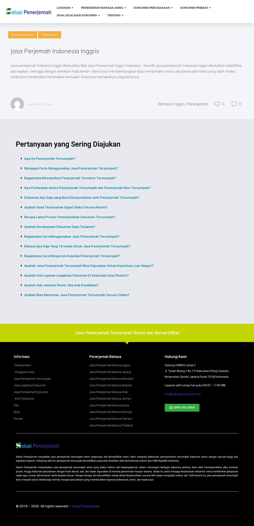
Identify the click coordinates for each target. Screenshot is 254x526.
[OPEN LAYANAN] (72, 8)
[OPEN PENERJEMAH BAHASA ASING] (125, 8)
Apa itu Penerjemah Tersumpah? (49, 159)
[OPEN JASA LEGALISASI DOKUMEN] (99, 15)
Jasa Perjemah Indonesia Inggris (55, 51)
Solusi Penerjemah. (86, 506)
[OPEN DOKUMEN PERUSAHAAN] (172, 8)
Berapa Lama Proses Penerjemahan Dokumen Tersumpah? (69, 217)
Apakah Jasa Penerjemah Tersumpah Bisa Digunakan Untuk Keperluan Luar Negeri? (89, 266)
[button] (127, 159)
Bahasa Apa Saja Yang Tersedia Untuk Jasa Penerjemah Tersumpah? (77, 246)
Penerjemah (50, 34)
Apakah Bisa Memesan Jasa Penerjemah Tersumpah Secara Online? (76, 295)
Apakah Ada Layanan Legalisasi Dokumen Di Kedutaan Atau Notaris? (76, 275)
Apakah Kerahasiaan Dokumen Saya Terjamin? (59, 227)
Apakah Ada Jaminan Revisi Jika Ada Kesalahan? (61, 285)
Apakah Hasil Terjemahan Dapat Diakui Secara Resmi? (66, 207)
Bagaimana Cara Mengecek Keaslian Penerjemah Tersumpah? (72, 256)
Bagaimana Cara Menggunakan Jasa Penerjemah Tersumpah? (71, 236)
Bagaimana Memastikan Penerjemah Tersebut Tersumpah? (70, 178)
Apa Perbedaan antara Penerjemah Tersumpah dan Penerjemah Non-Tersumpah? (87, 188)
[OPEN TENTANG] (123, 15)
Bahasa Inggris (23, 34)
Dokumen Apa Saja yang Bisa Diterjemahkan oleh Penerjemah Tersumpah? (81, 198)
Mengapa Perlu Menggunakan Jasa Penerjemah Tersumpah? (71, 168)
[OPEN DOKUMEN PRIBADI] (210, 8)
